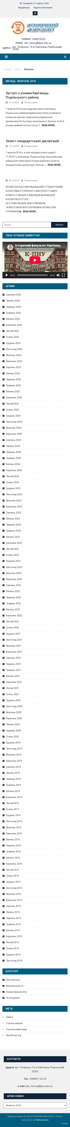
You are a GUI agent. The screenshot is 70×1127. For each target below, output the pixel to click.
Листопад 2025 (14, 349)
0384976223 (38, 39)
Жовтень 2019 (13, 754)
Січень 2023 (12, 555)
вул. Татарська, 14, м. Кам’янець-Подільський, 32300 (37, 48)
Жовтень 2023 (13, 500)
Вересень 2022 (14, 579)
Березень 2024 (14, 470)
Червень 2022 (13, 597)
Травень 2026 (13, 313)
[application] (35, 260)
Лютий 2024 (12, 476)
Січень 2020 (12, 736)
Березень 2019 (14, 797)
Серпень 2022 (13, 585)
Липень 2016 (13, 839)
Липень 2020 (13, 724)
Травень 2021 (13, 670)
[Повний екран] (63, 275)
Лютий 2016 (12, 869)
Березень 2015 (14, 936)
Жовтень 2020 (13, 712)
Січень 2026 (12, 337)
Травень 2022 (13, 603)
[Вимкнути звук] (58, 275)
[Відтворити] (6, 275)
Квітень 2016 (13, 857)
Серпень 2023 (13, 512)
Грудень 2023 (13, 488)
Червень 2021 (13, 664)
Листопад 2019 (14, 748)
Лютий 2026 (12, 331)
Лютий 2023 (12, 549)
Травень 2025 (13, 385)
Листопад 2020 (14, 706)
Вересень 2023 (14, 506)
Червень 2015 (13, 918)
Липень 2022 (13, 591)
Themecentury (41, 1120)
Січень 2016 (12, 876)
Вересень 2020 (14, 718)
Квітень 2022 (13, 609)
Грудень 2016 (13, 815)
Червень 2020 (13, 730)
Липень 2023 (13, 518)
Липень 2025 (13, 373)
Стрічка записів (14, 1023)
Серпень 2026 (13, 294)
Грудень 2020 (13, 700)
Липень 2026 (13, 300)
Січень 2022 (12, 627)
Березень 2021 (14, 682)
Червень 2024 (13, 452)
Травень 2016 (13, 851)
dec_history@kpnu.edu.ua (37, 43)
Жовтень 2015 (13, 894)
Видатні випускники (43, 8)
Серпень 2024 (13, 440)
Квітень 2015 (13, 930)
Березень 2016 (14, 863)
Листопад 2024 (14, 421)
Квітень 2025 (13, 391)
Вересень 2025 (14, 361)
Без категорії (13, 980)
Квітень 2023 (13, 537)
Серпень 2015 (13, 906)
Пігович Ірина (31, 102)
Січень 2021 (12, 694)
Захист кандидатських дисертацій (32, 141)
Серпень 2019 (13, 767)
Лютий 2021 (12, 688)
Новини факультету (16, 992)
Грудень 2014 (13, 954)
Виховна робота (14, 986)
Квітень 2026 (13, 319)
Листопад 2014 (14, 960)
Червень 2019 (13, 779)
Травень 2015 (13, 924)
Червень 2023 (13, 524)
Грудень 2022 (13, 561)
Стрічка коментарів (16, 1029)
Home (65, 1123)
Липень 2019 (13, 773)
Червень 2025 (13, 379)
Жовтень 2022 (13, 573)
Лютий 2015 (12, 942)
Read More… (49, 125)
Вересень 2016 (14, 833)
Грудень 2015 (13, 882)
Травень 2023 (13, 530)
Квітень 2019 (13, 791)
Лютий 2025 (12, 403)
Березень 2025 (14, 397)
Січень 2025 (12, 409)
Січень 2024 (12, 482)
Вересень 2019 (14, 761)
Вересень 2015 (14, 900)
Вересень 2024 (14, 434)
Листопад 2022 (14, 567)
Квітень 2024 (13, 464)
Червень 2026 (13, 307)
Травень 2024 (13, 458)
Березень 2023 (14, 543)
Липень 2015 (13, 912)
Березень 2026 (14, 325)
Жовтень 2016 (13, 827)
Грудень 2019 (13, 742)
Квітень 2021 (13, 676)
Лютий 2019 (12, 803)
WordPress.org (13, 1035)
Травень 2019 (13, 785)
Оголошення (13, 998)
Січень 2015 (12, 948)
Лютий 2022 (12, 621)
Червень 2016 (13, 845)
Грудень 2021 (13, 633)
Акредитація (24, 8)
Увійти (9, 1017)
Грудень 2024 (13, 415)
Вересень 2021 (14, 652)
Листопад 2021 (14, 639)
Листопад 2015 (14, 888)
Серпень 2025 (13, 367)
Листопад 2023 (14, 494)
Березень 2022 (14, 615)
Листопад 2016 (14, 821)
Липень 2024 (13, 446)
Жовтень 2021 (13, 645)
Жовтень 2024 (13, 428)
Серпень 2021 (13, 658)
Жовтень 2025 (13, 355)
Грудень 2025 (13, 343)
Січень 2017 (12, 809)
